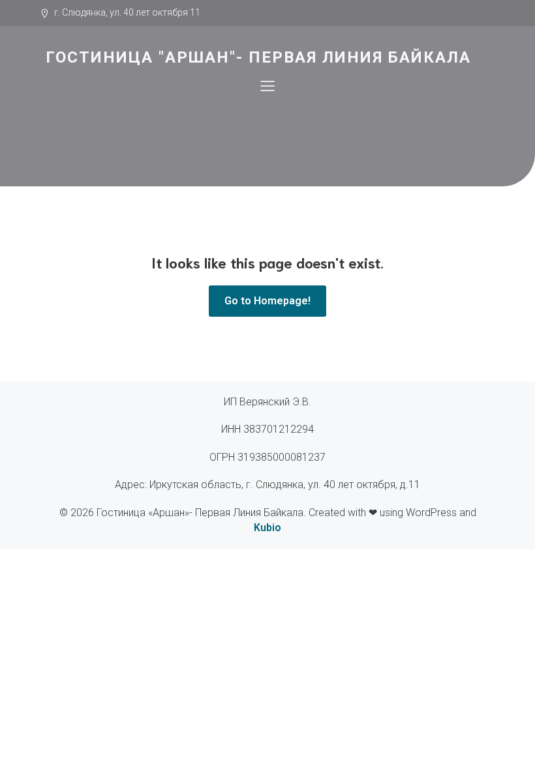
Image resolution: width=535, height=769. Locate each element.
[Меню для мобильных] (267, 85)
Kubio (267, 527)
